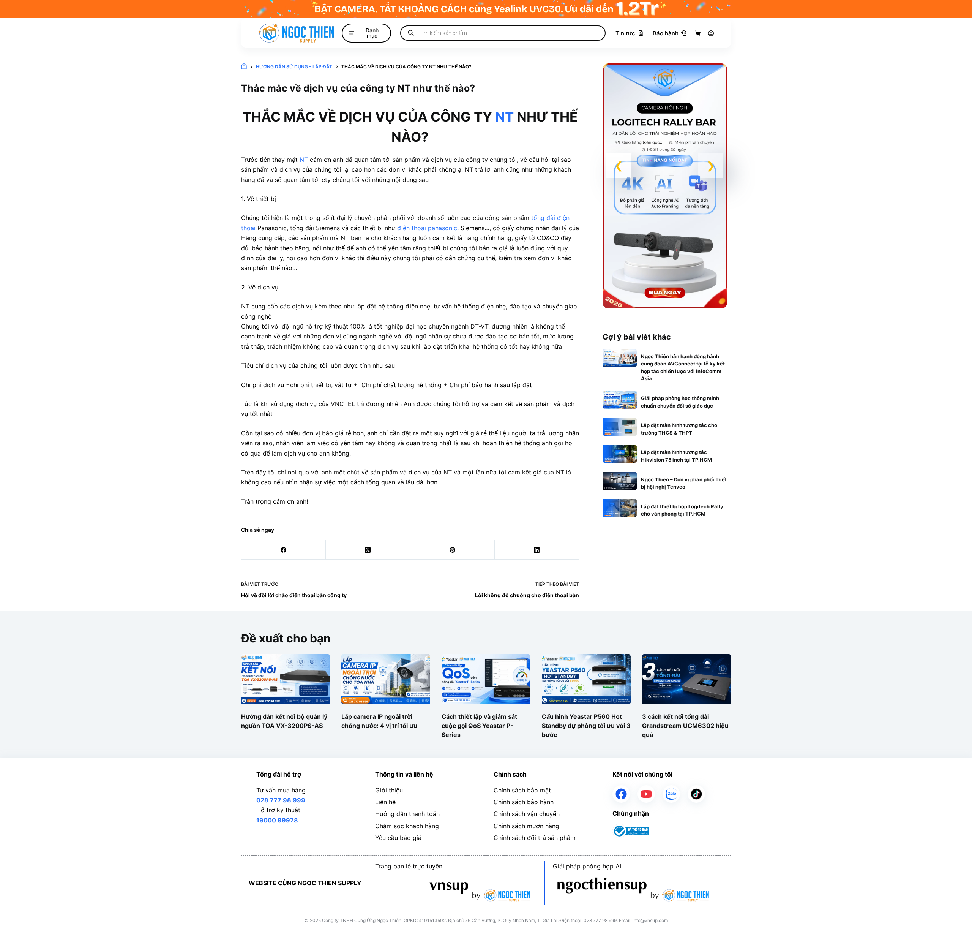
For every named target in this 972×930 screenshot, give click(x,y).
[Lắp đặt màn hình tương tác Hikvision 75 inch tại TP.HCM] (620, 454)
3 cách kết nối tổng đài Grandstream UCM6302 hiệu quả (685, 725)
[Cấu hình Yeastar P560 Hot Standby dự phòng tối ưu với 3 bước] (586, 679)
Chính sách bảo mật (522, 790)
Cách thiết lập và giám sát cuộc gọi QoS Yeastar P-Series (479, 725)
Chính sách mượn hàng (526, 826)
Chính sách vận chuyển (527, 814)
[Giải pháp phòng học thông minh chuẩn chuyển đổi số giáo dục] (620, 400)
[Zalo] (671, 794)
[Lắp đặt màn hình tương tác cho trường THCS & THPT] (620, 427)
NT (504, 117)
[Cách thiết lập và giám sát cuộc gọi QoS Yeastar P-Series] (486, 679)
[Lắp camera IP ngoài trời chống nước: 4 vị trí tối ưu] (385, 679)
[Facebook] (283, 550)
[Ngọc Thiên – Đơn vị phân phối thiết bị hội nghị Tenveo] (620, 481)
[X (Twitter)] (368, 550)
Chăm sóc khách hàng (407, 826)
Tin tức (625, 33)
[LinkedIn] (537, 550)
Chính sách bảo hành (524, 802)
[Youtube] (646, 794)
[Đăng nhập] (711, 33)
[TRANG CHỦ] (244, 67)
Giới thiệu (389, 790)
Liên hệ (385, 802)
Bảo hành (666, 33)
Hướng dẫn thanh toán (407, 814)
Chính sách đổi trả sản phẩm (535, 837)
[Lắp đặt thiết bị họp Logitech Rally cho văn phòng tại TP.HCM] (620, 508)
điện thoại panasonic (427, 228)
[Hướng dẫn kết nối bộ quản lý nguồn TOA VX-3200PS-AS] (285, 679)
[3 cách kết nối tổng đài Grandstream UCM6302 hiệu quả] (686, 679)
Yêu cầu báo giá (398, 837)
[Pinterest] (452, 550)
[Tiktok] (696, 794)
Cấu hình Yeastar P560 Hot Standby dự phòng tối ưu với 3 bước (586, 725)
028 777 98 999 (280, 800)
